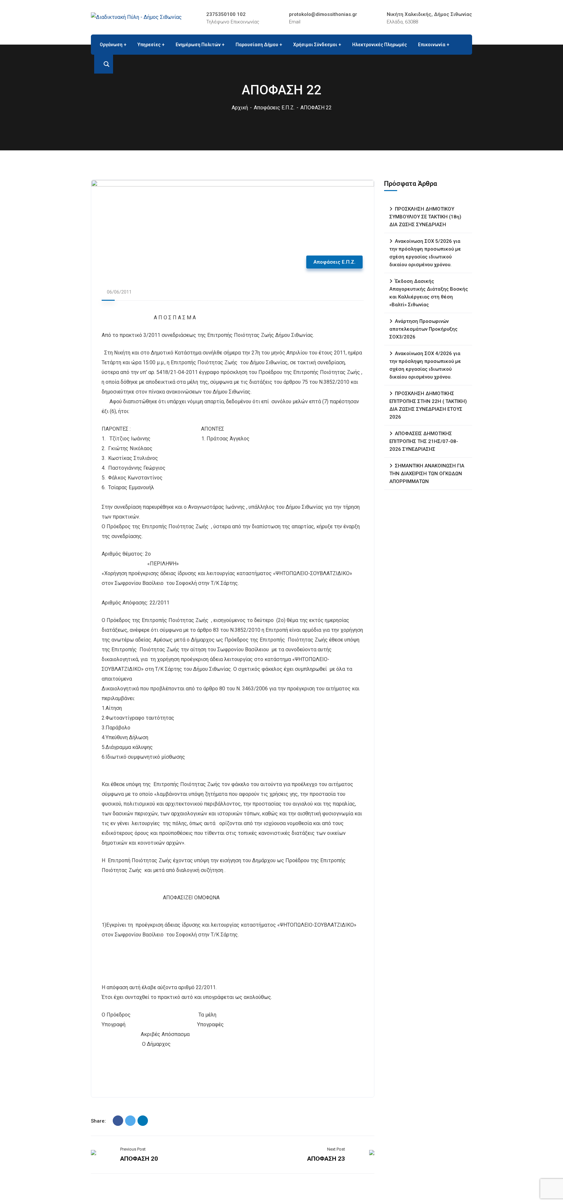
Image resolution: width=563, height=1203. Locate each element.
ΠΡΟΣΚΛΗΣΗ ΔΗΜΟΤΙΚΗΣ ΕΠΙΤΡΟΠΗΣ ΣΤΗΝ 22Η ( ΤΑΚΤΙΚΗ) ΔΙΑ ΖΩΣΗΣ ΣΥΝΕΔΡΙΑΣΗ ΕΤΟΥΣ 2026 (428, 405)
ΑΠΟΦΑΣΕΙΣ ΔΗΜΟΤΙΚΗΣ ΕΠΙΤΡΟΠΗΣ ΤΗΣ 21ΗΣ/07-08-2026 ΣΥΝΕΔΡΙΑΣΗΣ (423, 441)
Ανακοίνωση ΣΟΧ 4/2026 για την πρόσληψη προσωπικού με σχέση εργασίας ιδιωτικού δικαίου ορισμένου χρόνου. (425, 365)
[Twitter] (130, 1120)
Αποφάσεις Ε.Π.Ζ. (274, 107)
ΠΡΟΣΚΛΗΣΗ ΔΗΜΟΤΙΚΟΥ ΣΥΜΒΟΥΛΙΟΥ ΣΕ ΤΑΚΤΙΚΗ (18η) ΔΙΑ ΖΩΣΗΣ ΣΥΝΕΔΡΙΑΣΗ (425, 217)
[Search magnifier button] (103, 64)
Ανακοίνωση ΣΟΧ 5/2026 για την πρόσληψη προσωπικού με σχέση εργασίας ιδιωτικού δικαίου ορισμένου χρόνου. (425, 253)
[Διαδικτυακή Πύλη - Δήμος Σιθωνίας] (136, 17)
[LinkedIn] (142, 1120)
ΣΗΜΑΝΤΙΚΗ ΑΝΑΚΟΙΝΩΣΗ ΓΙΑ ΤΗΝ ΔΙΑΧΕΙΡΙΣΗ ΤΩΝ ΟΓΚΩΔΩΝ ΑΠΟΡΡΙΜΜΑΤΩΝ (426, 473)
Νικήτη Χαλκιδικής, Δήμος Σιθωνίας (429, 14)
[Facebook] (118, 1120)
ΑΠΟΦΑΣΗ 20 (139, 1158)
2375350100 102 (226, 14)
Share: (98, 1121)
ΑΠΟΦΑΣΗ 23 (326, 1158)
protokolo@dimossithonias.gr (323, 14)
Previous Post (133, 1149)
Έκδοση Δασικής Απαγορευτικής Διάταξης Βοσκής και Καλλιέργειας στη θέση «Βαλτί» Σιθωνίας (428, 293)
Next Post (336, 1149)
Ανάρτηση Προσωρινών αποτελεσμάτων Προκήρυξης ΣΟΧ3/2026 (423, 329)
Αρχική (240, 107)
